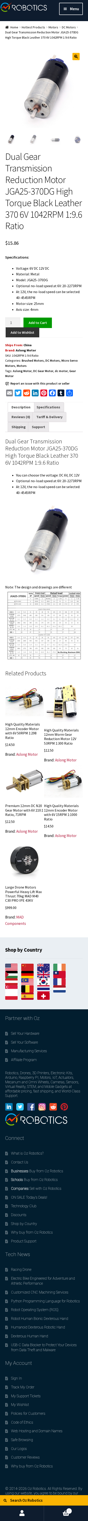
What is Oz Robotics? (27, 1153)
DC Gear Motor (43, 371)
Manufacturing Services (29, 1051)
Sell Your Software (24, 1042)
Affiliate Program (24, 1060)
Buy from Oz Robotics (37, 1171)
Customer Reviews (25, 1457)
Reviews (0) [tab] (21, 417)
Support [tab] (38, 427)
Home (14, 27)
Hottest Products (33, 27)
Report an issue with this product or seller (39, 383)
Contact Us (19, 1162)
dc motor (61, 371)
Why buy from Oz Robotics (32, 1232)
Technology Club (24, 1206)
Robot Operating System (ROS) (34, 1310)
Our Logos (19, 1449)
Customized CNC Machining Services (39, 1292)
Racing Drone (21, 1269)
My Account (22, 1513)
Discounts (18, 1215)
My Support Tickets (26, 1396)
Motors (53, 27)
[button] (76, 56)
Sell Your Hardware (25, 1033)
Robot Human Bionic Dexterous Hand (39, 1318)
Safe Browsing (22, 1440)
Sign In (16, 1378)
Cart (57, 1509)
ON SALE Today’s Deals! (29, 1197)
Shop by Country (24, 1224)
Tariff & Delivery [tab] (49, 417)
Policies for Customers (28, 1413)
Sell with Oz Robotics (36, 1188)
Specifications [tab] (48, 407)
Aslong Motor (26, 350)
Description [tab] (21, 407)
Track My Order (22, 1387)
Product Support (23, 1241)
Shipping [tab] (19, 427)
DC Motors (69, 27)
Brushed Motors (33, 360)
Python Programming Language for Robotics (45, 1301)
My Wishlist (20, 1404)
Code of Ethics (22, 1422)
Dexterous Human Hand (29, 1336)
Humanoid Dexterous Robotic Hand (38, 1327)
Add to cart (38, 322)
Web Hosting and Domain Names (37, 1431)
